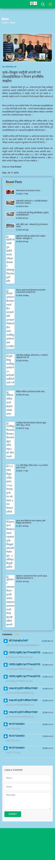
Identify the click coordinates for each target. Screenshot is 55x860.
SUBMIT (13, 814)
